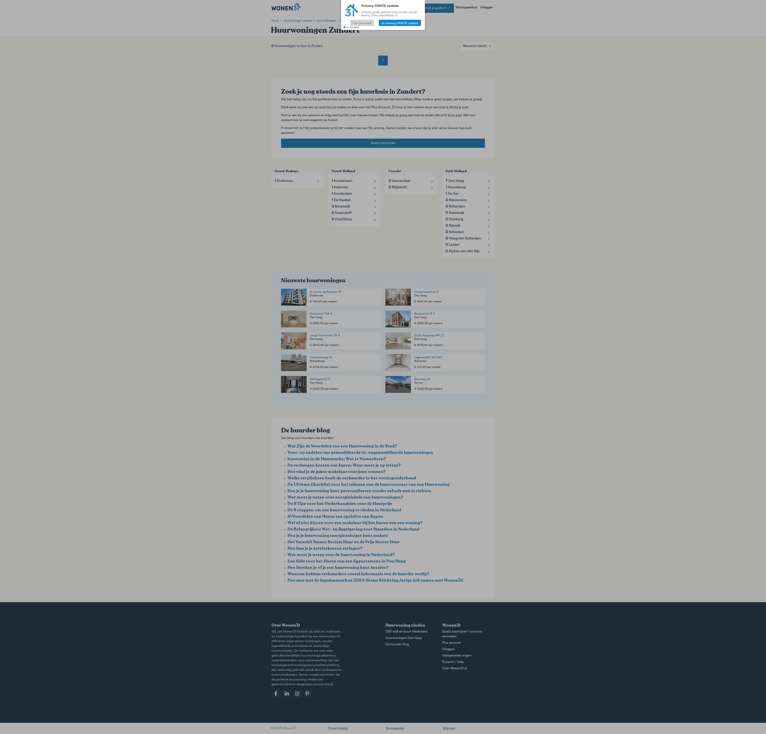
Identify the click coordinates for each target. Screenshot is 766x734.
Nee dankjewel (362, 23)
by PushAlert (353, 27)
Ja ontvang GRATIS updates (400, 23)
